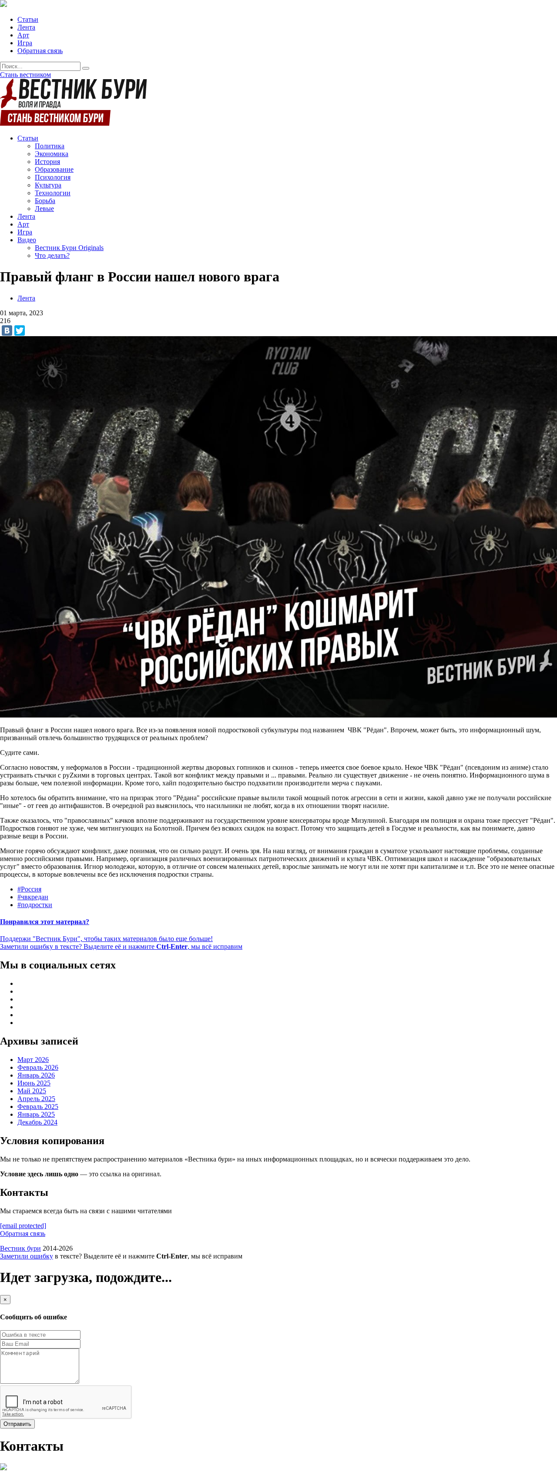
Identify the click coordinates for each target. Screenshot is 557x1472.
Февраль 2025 (37, 1106)
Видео (26, 240)
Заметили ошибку (26, 1256)
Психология (52, 177)
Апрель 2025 (36, 1098)
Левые (44, 208)
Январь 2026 (36, 1075)
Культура (48, 185)
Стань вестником (25, 74)
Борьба (45, 200)
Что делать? (52, 255)
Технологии (52, 193)
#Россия (29, 889)
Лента (26, 27)
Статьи (27, 19)
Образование (54, 169)
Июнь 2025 (33, 1083)
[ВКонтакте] (7, 330)
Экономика (51, 153)
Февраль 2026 (37, 1067)
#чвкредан (32, 897)
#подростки (34, 904)
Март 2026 (33, 1059)
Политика (49, 146)
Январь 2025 (36, 1114)
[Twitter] (19, 330)
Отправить (17, 1424)
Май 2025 (31, 1091)
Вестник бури (20, 1248)
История (47, 161)
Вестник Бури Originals (69, 247)
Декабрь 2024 (37, 1122)
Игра (24, 43)
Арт (23, 35)
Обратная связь (40, 50)
